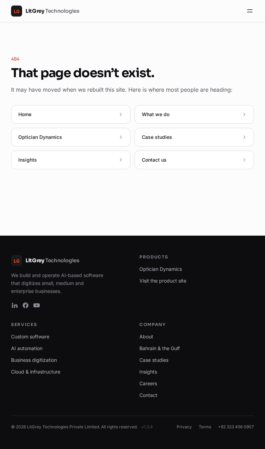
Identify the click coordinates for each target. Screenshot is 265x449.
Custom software (30, 336)
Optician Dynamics (160, 269)
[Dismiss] (246, 437)
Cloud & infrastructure (35, 372)
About (146, 336)
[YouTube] (36, 305)
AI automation (26, 348)
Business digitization (34, 360)
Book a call (216, 437)
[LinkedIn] (14, 305)
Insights (148, 372)
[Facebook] (25, 305)
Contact (148, 395)
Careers (148, 383)
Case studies (153, 360)
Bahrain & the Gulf (159, 348)
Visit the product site (162, 281)
